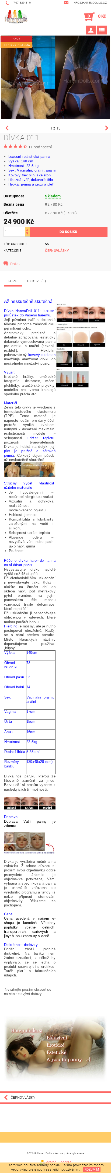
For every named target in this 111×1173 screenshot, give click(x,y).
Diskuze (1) (36, 281)
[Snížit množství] (27, 234)
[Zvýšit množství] (27, 229)
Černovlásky (57, 251)
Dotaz (15, 264)
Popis (13, 281)
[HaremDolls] (15, 17)
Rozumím (92, 1169)
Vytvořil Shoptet (58, 1162)
